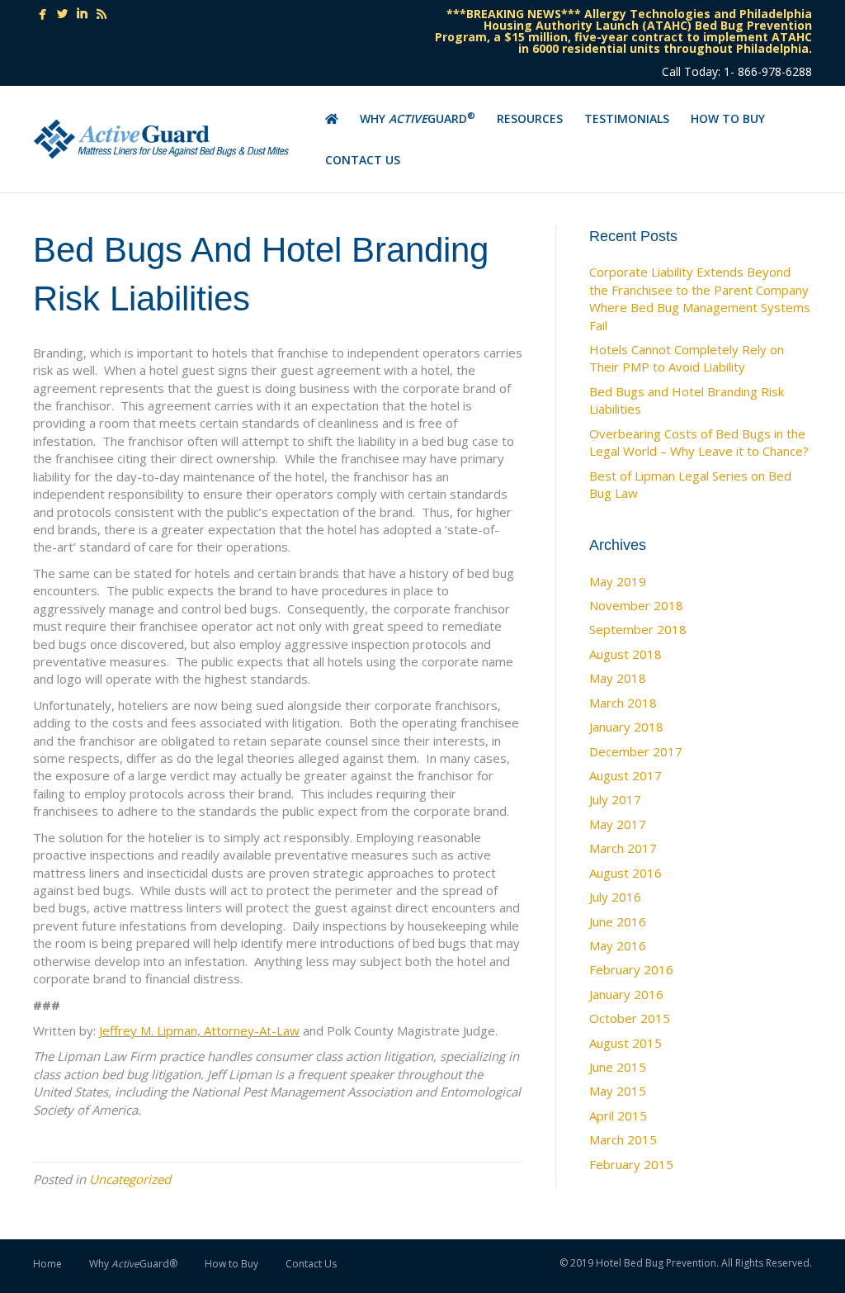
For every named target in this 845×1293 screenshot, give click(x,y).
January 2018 (626, 726)
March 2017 (623, 848)
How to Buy (728, 118)
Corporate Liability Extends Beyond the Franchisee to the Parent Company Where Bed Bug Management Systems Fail (699, 298)
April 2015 (618, 1115)
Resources (530, 118)
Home (47, 1264)
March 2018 (623, 702)
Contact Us (362, 160)
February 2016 (631, 969)
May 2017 (617, 824)
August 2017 (625, 775)
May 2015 (617, 1090)
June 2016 (617, 921)
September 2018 (638, 629)
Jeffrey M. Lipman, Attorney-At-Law (199, 1030)
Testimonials (626, 118)
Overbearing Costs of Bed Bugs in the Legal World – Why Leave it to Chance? (699, 442)
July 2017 (615, 799)
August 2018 (625, 654)
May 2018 (617, 678)
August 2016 (625, 872)
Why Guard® (133, 1264)
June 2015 (617, 1067)
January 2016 (626, 994)
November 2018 (636, 605)
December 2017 (635, 751)
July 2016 (615, 896)
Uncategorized (130, 1179)
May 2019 (617, 581)
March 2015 (623, 1139)
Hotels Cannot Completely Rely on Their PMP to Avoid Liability (686, 358)
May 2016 (617, 945)
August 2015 (625, 1043)
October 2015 (629, 1018)
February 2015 (631, 1164)
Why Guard (417, 118)
